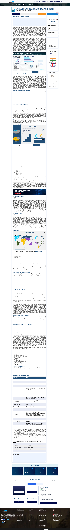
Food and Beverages (42, 520)
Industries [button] (39, 1)
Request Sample (35, 71)
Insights (51, 1)
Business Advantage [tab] (18, 499)
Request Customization (53, 25)
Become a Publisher (32, 516)
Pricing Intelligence (20, 516)
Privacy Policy (39, 529)
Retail (40, 524)
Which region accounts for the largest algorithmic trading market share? (24, 449)
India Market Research (20, 511)
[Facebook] (3, 522)
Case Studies (19, 521)
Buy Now (52, 21)
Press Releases (20, 520)
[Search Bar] (61, 1)
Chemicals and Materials (43, 515)
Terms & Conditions (31, 511)
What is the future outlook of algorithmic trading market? (22, 445)
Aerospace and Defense (43, 510)
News (30, 519)
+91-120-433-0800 (56, 520)
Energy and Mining (42, 519)
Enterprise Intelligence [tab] (32, 499)
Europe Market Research (21, 514)
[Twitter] (5, 522)
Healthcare (41, 521)
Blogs (18, 519)
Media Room (44, 1)
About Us (48, 1)
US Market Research (20, 515)
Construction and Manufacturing (44, 516)
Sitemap (30, 520)
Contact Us (55, 1)
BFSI (40, 514)
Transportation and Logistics (43, 526)
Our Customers (31, 515)
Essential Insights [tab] (17, 489)
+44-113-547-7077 (56, 516)
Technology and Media (43, 525)
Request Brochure (52, 32)
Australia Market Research (21, 510)
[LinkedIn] (2, 522)
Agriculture (41, 511)
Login (59, 1)
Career (30, 510)
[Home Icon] (32, 1)
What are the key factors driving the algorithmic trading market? (23, 447)
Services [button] (34, 1)
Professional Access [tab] (31, 489)
